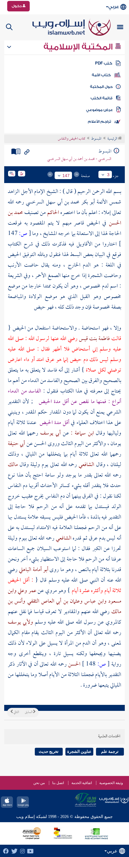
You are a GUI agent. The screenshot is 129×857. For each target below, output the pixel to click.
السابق (29, 712)
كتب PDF (103, 63)
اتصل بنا (58, 783)
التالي (16, 712)
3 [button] (108, 174)
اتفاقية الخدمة (81, 783)
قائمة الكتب (101, 98)
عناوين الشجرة (79, 751)
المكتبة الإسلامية (79, 47)
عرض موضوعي (99, 110)
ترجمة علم (109, 751)
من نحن (39, 783)
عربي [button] (113, 6)
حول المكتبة (101, 87)
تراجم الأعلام (99, 121)
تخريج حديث (48, 751)
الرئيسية (112, 139)
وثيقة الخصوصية (111, 783)
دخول (17, 6)
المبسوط (96, 139)
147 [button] (66, 175)
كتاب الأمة (101, 75)
